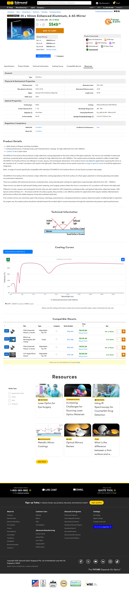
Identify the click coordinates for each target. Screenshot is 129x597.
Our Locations (11, 525)
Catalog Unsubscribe (99, 521)
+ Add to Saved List (43, 56)
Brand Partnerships (12, 544)
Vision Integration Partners (72, 518)
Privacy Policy (11, 566)
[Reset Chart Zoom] (8, 259)
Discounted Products (70, 531)
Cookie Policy (21, 566)
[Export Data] (123, 259)
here (78, 362)
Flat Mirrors (36, 12)
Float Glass (44, 12)
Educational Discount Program (73, 525)
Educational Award (70, 528)
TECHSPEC (10, 541)
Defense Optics (40, 547)
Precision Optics (40, 534)
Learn (33, 7)
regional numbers (23, 493)
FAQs (37, 521)
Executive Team (11, 518)
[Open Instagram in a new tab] (110, 562)
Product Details (23, 66)
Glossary (15, 404)
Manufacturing (21, 7)
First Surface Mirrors (55, 12)
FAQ (13, 400)
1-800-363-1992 (109, 7)
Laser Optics (39, 540)
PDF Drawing (102, 43)
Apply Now (101, 527)
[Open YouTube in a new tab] (95, 562)
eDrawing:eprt (93, 46)
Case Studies (11, 535)
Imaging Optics (40, 543)
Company (40, 7)
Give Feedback (40, 525)
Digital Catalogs (98, 518)
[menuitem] (12, 7)
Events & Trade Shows (13, 521)
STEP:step (110, 39)
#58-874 (70, 331)
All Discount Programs (70, 515)
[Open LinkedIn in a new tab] (102, 562)
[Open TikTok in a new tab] (117, 562)
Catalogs (96, 515)
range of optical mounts (95, 163)
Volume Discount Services (71, 521)
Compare (59, 56)
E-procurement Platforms (71, 538)
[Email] (115, 11)
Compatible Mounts (74, 66)
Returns (38, 518)
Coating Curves (57, 66)
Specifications (9, 66)
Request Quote (51, 49)
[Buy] (123, 331)
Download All (93, 50)
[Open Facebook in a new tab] (80, 562)
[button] (110, 7)
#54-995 (70, 339)
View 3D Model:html (95, 39)
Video (14, 397)
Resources (88, 66)
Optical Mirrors (26, 12)
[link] (117, 2)
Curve (90, 43)
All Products (11, 12)
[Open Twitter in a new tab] (88, 562)
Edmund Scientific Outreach (72, 535)
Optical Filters (40, 537)
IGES (113, 43)
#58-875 (70, 347)
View (98, 127)
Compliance (10, 538)
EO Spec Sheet (108, 46)
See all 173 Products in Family (104, 11)
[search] (64, 3)
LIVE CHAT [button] (51, 489)
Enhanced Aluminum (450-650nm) (15, 252)
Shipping (38, 515)
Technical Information (41, 66)
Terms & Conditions (32, 566)
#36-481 (70, 355)
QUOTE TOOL (105, 490)
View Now (49, 409)
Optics (18, 12)
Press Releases (11, 531)
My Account (103, 3)
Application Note (18, 393)
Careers (9, 528)
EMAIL (79, 489)
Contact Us (119, 7)
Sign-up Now (96, 502)
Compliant (38, 127)
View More (42, 462)
